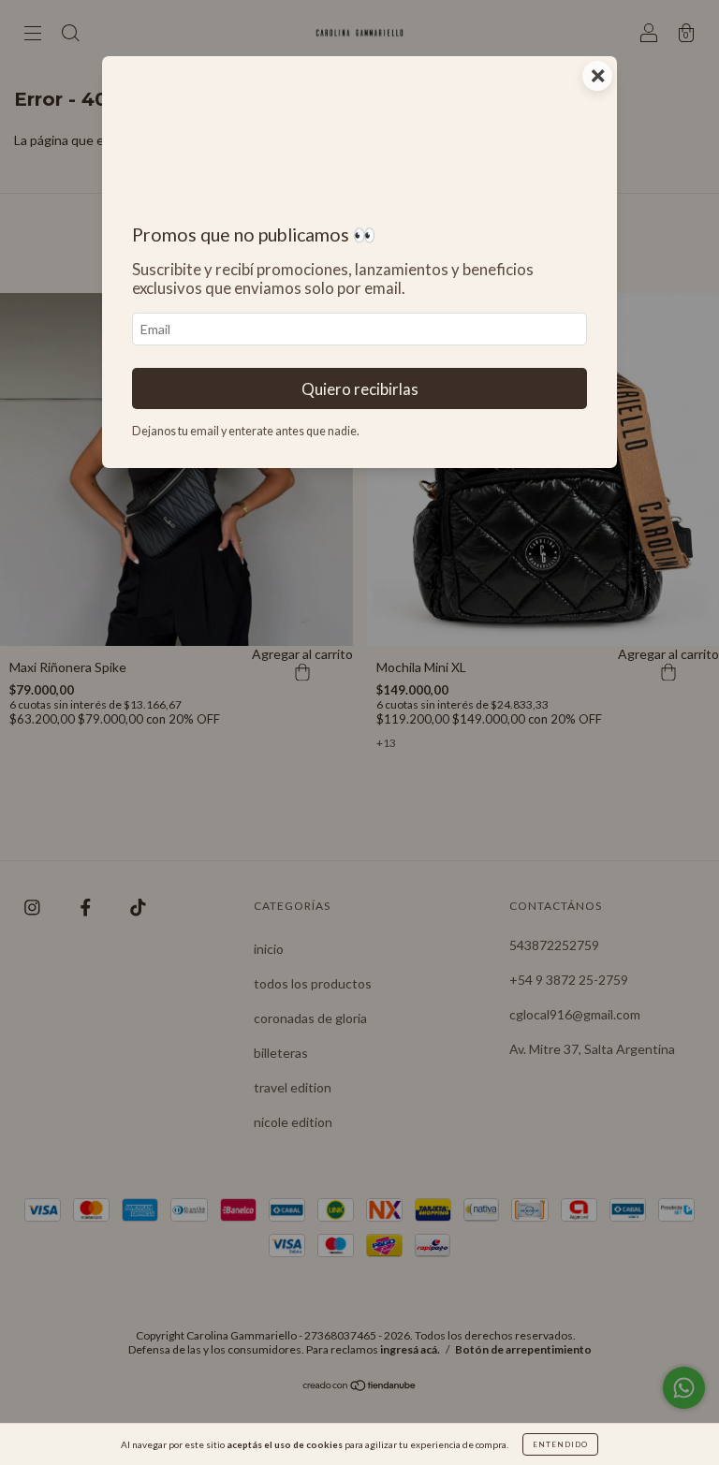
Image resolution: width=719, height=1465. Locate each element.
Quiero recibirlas (359, 389)
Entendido (560, 1444)
